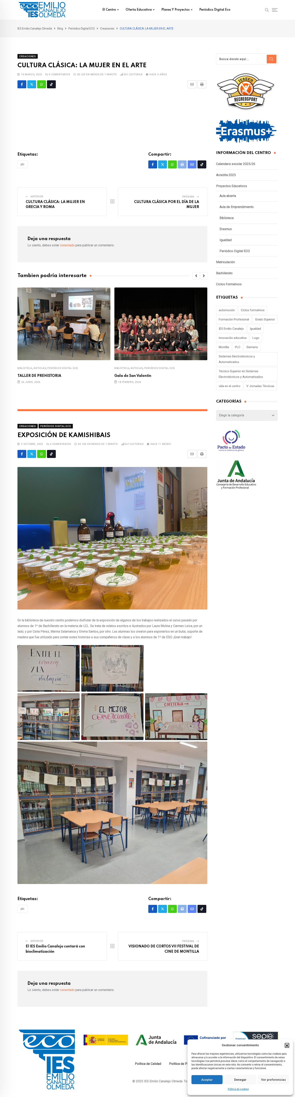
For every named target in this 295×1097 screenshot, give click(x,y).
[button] (287, 1045)
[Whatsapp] (41, 84)
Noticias (40, 368)
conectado (67, 245)
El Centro (109, 9)
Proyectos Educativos (231, 186)
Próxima (188, 196)
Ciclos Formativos (229, 284)
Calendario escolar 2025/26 (235, 164)
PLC (22, 164)
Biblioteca (24, 368)
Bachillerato (224, 273)
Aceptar (207, 1080)
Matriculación (225, 262)
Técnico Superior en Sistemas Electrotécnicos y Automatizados (241, 374)
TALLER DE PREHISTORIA (39, 376)
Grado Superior (265, 319)
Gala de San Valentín (132, 376)
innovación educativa (232, 338)
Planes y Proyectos (175, 9)
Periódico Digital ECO (62, 368)
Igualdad (226, 240)
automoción (227, 310)
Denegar (240, 1080)
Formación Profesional (234, 319)
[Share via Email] (192, 84)
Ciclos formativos (252, 310)
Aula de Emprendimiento (237, 207)
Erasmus (226, 229)
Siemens (252, 347)
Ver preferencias (273, 1080)
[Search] (267, 9)
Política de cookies (238, 1089)
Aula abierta (228, 196)
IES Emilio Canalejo (231, 328)
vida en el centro (229, 386)
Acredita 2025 (226, 175)
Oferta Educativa (139, 9)
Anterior (36, 196)
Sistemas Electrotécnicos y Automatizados (237, 359)
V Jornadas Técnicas (260, 386)
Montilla (224, 347)
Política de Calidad (148, 1063)
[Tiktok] (51, 84)
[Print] (201, 84)
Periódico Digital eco (214, 9)
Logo (255, 338)
